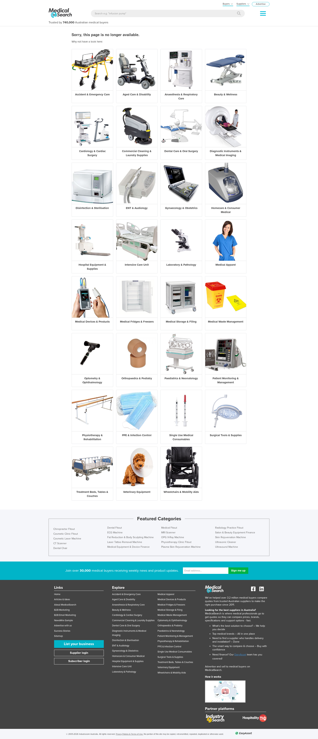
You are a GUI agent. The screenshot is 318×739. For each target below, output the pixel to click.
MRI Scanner (168, 532)
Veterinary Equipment (169, 667)
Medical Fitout (169, 527)
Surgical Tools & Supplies (170, 657)
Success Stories (62, 630)
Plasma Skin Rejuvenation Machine (181, 546)
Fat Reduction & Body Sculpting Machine (130, 537)
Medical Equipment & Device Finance (128, 546)
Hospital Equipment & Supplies (128, 661)
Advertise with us (63, 625)
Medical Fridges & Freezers (171, 604)
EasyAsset (240, 654)
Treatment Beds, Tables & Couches (175, 662)
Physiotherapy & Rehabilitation (173, 641)
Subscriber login (79, 661)
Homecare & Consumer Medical (128, 656)
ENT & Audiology (120, 645)
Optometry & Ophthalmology (172, 620)
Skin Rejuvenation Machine (230, 537)
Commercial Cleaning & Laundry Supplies (133, 620)
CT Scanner (60, 543)
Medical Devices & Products (172, 599)
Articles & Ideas (62, 599)
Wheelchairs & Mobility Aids (172, 672)
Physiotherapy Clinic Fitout (176, 542)
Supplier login (79, 653)
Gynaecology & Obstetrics (125, 650)
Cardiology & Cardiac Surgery (127, 615)
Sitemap (58, 636)
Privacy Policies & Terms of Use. (129, 734)
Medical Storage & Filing (170, 609)
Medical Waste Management (172, 615)
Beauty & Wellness (121, 609)
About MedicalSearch (65, 604)
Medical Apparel (166, 594)
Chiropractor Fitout (64, 529)
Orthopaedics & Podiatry (170, 625)
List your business (79, 644)
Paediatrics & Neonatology (171, 630)
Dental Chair (60, 548)
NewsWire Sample (63, 620)
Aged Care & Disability (123, 599)
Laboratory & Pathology (124, 671)
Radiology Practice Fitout (229, 527)
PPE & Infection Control (169, 646)
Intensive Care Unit (122, 666)
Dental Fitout (114, 527)
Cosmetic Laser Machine (67, 538)
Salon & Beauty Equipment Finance (235, 532)
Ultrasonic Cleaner (225, 542)
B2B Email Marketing (65, 615)
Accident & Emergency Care (126, 594)
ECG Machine (115, 532)
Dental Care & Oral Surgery (126, 625)
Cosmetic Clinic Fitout (65, 533)
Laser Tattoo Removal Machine (124, 542)
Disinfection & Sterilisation (125, 640)
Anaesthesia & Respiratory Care (128, 604)
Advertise (261, 4)
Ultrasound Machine (226, 546)
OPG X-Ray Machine (172, 537)
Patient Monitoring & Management (175, 636)
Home (57, 594)
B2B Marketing (62, 609)
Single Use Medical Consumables (175, 651)
